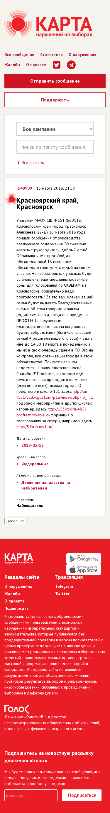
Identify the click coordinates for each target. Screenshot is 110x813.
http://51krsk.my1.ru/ (34, 426)
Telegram (64, 586)
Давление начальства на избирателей (45, 485)
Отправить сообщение (55, 81)
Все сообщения (19, 54)
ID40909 (24, 188)
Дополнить (15, 521)
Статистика (51, 54)
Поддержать (55, 100)
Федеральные (35, 464)
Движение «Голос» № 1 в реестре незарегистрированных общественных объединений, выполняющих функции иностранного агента (52, 722)
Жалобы (12, 64)
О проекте (36, 64)
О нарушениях (82, 54)
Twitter (62, 593)
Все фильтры (33, 162)
